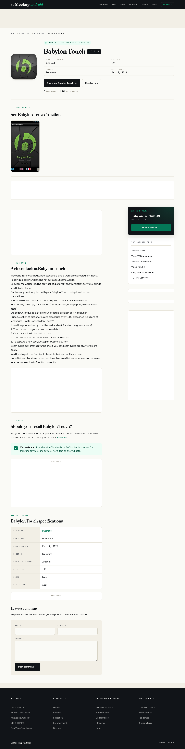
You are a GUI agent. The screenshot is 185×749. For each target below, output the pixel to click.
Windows (103, 4)
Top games (144, 717)
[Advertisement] (92, 18)
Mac (114, 4)
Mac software (102, 712)
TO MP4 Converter (140, 277)
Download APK (151, 227)
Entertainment (60, 723)
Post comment (27, 666)
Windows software (104, 707)
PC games (100, 723)
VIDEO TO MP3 (17, 723)
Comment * (20, 638)
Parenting (25, 34)
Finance (57, 728)
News (154, 4)
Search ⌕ (167, 4)
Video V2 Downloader (141, 256)
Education (58, 717)
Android (133, 4)
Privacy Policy (166, 743)
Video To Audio (145, 712)
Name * (18, 625)
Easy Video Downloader (142, 272)
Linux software (102, 717)
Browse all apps (145, 723)
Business (39, 34)
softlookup (26, 4)
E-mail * (62, 625)
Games (144, 4)
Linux (122, 4)
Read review (91, 83)
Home (13, 34)
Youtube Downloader (141, 261)
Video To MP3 (138, 267)
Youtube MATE (138, 250)
